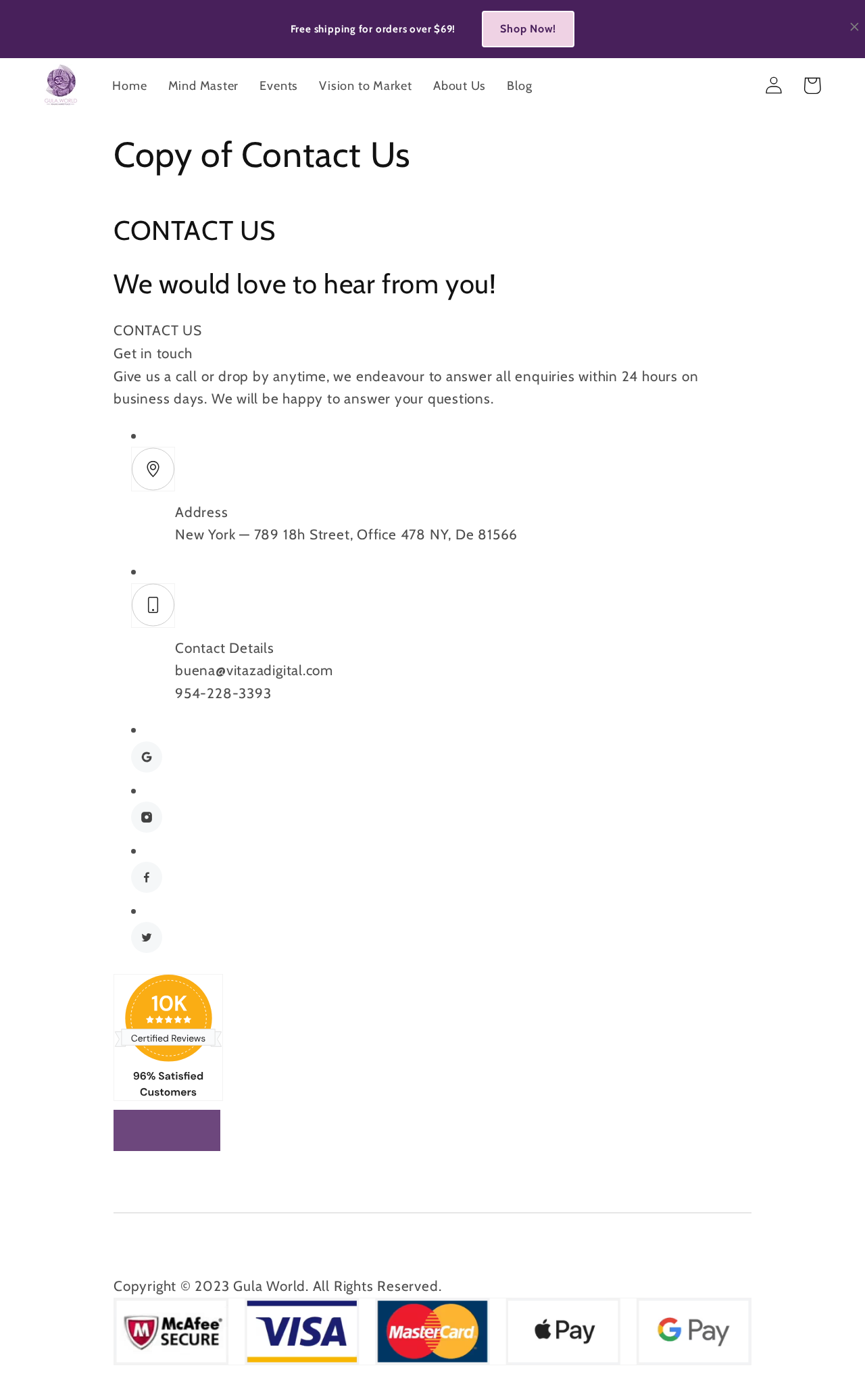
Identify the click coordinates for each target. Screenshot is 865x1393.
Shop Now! (528, 28)
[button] (812, 85)
